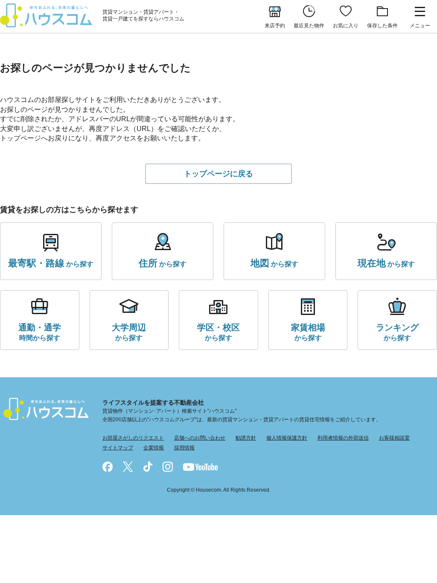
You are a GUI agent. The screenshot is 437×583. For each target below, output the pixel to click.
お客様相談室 (394, 438)
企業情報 (153, 448)
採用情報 (184, 448)
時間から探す (39, 332)
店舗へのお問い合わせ (199, 438)
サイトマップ (117, 448)
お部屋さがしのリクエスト (133, 438)
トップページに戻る (218, 173)
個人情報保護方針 (286, 438)
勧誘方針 (246, 438)
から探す (50, 263)
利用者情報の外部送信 (343, 438)
